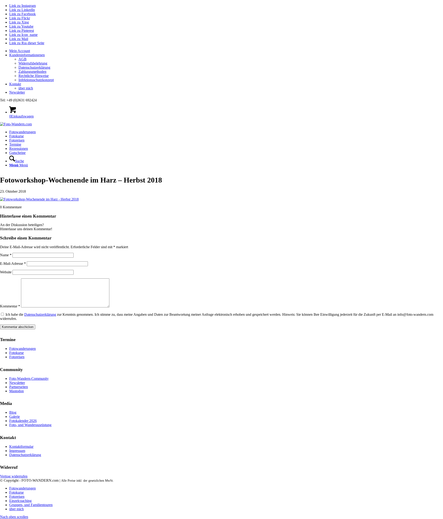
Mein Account (19, 51)
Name (6, 255)
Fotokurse (16, 353)
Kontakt (15, 84)
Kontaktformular (21, 446)
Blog (12, 412)
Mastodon (16, 391)
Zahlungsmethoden (32, 72)
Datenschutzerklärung (34, 67)
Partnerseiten (18, 387)
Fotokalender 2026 (23, 421)
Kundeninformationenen (27, 55)
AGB (22, 59)
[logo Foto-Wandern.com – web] (16, 124)
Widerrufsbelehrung (32, 63)
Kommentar (10, 306)
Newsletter (17, 92)
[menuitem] (226, 51)
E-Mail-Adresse (13, 263)
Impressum (17, 451)
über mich (25, 88)
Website (6, 272)
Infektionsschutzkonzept (36, 80)
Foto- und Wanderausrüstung (30, 425)
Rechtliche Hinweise (33, 76)
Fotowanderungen (22, 349)
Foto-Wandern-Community (29, 378)
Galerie (14, 417)
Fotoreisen (16, 357)
